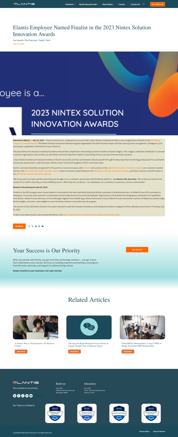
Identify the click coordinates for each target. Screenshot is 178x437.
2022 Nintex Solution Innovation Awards (125, 168)
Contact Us (135, 4)
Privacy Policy (144, 431)
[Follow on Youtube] (42, 226)
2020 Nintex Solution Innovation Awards (111, 171)
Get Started (157, 4)
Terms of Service (159, 431)
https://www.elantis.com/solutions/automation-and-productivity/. (91, 214)
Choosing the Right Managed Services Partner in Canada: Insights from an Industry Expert (88, 344)
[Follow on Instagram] (39, 226)
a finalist (87, 168)
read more (21, 351)
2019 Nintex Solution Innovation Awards (33, 174)
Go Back (19, 226)
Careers (122, 4)
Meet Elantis (107, 4)
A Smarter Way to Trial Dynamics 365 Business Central (34, 344)
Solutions (69, 4)
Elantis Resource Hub (88, 4)
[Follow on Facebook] (29, 226)
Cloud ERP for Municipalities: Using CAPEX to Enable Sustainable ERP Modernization (141, 344)
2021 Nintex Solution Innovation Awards (42, 171)
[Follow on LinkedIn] (36, 226)
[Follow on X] (32, 226)
